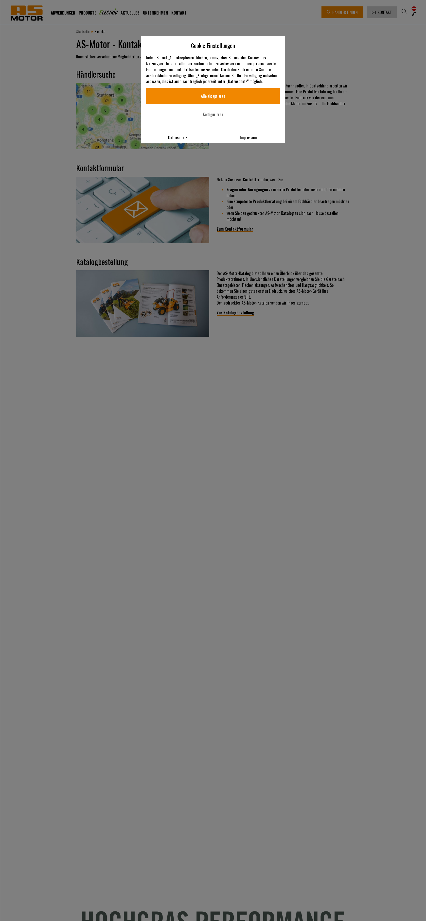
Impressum (248, 137)
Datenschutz (177, 137)
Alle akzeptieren (213, 96)
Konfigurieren (213, 114)
